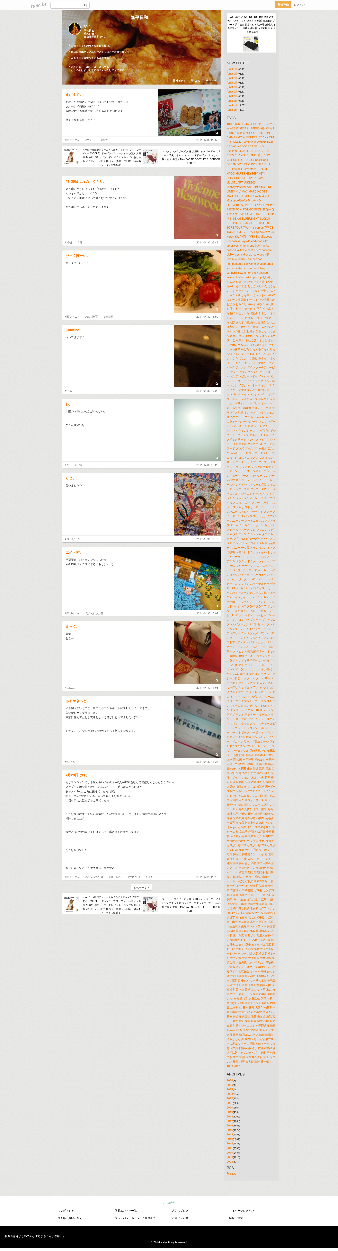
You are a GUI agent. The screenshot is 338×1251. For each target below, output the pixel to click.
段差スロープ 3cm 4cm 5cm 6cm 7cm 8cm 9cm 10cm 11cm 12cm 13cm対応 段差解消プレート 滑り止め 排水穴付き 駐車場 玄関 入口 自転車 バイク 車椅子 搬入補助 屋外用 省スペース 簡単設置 (251, 24)
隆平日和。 (141, 17)
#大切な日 (134, 877)
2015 (230, 1130)
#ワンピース (72, 539)
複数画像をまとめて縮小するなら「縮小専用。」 (35, 1236)
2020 (230, 1107)
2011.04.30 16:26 (207, 465)
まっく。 (73, 626)
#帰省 (104, 140)
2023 (230, 1094)
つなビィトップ (67, 1210)
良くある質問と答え (70, 1218)
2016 (230, 1125)
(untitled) (73, 329)
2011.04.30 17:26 (207, 391)
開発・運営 (236, 1218)
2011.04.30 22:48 (207, 242)
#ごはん (70, 687)
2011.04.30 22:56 (207, 140)
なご (87, 25)
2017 (230, 1121)
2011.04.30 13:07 (207, 613)
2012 (230, 1143)
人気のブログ (180, 1210)
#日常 (78, 465)
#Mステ (90, 140)
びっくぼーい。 (78, 255)
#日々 (81, 242)
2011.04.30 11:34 (207, 762)
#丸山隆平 (91, 316)
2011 (230, 1148)
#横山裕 (108, 316)
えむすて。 (74, 94)
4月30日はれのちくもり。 (86, 181)
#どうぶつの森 (94, 613)
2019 (230, 1112)
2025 (230, 1085)
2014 (230, 1134)
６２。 (71, 478)
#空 (67, 465)
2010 (230, 1152)
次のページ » (142, 887)
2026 (230, 1080)
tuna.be (169, 1202)
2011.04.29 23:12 (207, 877)
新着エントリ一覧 (126, 1210)
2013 (230, 1139)
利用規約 (150, 1218)
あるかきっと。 (78, 700)
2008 (230, 1161)
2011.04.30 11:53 (207, 687)
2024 (230, 1089)
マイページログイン (241, 1210)
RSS (232, 1174)
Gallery (180, 80)
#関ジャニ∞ (72, 140)
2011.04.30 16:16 (207, 539)
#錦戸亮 (70, 762)
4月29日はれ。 (77, 774)
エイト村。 (74, 552)
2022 (230, 1098)
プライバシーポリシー (128, 1218)
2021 (230, 1103)
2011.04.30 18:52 (207, 316)
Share (212, 80)
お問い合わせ (180, 1218)
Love (197, 80)
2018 (230, 1116)
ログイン (299, 4)
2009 (230, 1157)
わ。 (69, 403)
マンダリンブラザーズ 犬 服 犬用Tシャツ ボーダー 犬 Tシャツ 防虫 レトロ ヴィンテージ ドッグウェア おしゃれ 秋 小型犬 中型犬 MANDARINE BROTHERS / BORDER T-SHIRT (191, 157)
